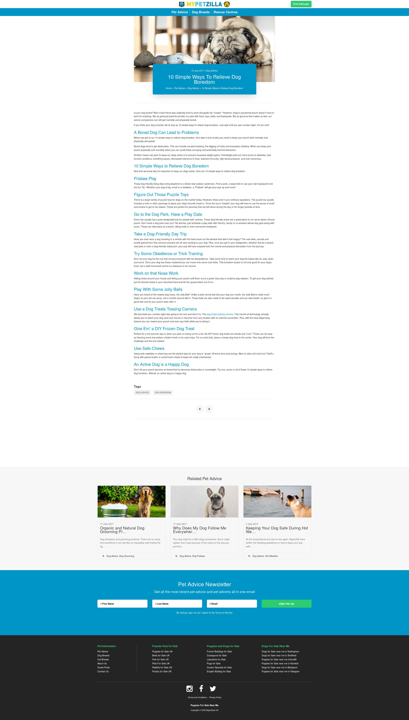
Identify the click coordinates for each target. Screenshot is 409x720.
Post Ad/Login (301, 4)
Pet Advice (179, 88)
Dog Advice (193, 88)
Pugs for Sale (213, 663)
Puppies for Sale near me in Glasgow (280, 671)
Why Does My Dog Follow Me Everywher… (199, 529)
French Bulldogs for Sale (219, 651)
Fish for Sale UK (160, 659)
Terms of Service (223, 612)
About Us (102, 663)
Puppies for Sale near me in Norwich (280, 663)
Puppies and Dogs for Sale (223, 646)
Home (169, 88)
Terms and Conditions (197, 697)
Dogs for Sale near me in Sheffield (279, 655)
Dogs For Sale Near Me (275, 646)
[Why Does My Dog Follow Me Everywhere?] (205, 501)
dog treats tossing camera (220, 314)
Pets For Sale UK (161, 663)
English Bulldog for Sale (219, 671)
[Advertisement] (204, 441)
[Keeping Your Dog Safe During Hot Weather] (277, 501)
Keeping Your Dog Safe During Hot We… (277, 529)
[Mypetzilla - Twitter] (213, 690)
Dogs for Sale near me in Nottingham (280, 651)
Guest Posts (103, 667)
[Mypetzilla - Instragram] (189, 690)
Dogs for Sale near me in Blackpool (279, 667)
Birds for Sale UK (161, 655)
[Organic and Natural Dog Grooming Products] (132, 501)
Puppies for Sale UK (162, 651)
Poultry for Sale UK (161, 671)
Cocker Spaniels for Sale (219, 667)
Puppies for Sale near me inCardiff (279, 659)
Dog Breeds (103, 655)
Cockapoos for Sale (217, 655)
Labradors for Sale (216, 659)
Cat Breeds (103, 659)
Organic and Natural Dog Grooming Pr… (122, 529)
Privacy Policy (215, 697)
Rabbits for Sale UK (162, 667)
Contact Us (103, 671)
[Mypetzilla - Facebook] (201, 690)
